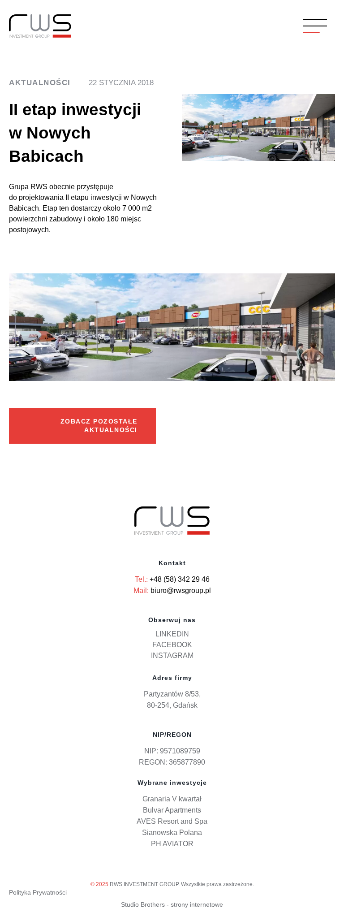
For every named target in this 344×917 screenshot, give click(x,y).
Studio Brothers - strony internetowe (172, 904)
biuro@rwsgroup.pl (180, 590)
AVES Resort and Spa (172, 821)
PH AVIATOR (172, 844)
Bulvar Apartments (172, 810)
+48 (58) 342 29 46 (180, 579)
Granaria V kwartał (172, 799)
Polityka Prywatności (38, 892)
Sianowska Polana (172, 832)
